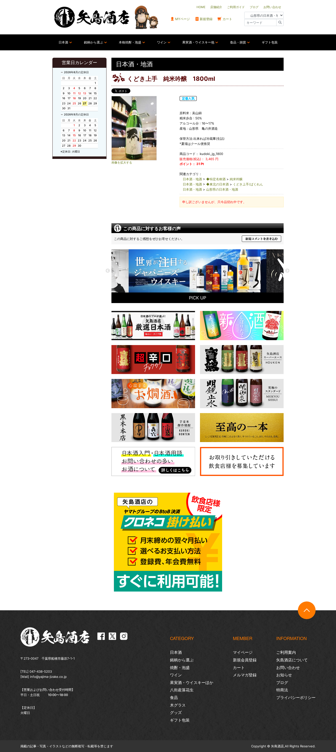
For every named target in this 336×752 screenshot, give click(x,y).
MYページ (182, 19)
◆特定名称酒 (216, 179)
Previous (107, 270)
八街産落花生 (182, 689)
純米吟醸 (236, 179)
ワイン (162, 42)
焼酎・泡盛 (180, 667)
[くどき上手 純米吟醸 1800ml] (143, 128)
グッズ (176, 712)
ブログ (282, 682)
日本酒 (63, 42)
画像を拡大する (121, 162)
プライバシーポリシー (296, 697)
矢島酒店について (292, 659)
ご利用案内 (286, 652)
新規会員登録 (245, 659)
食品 (174, 697)
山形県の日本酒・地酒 (222, 189)
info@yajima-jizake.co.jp (48, 677)
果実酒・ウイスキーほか (191, 682)
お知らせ (284, 674)
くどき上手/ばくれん (248, 184)
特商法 (282, 689)
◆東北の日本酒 (217, 184)
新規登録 (206, 19)
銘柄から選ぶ (93, 42)
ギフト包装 (270, 42)
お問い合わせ (288, 667)
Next (287, 270)
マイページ (243, 652)
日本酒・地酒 (192, 179)
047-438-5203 (41, 671)
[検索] (280, 22)
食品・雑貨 (238, 42)
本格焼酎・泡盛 (130, 42)
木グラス (178, 705)
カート (227, 19)
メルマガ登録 (245, 674)
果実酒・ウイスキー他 (198, 42)
